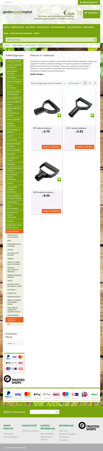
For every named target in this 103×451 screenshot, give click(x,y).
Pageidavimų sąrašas (46, 438)
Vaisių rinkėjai (13, 315)
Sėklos (6, 27)
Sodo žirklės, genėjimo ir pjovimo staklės (14, 310)
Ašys (9, 241)
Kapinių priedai (13, 119)
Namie (6, 33)
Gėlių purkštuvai (14, 98)
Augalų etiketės (14, 61)
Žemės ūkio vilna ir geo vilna (14, 226)
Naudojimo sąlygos (67, 434)
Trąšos (36, 33)
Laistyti (10, 136)
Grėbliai (11, 259)
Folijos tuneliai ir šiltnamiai (14, 93)
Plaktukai (11, 290)
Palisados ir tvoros (12, 159)
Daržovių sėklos (17, 27)
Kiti (9, 324)
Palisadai (11, 154)
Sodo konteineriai (12, 207)
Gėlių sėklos (31, 27)
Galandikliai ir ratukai (13, 254)
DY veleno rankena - (42, 128)
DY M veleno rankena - (43, 192)
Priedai (10, 183)
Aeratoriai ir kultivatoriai (13, 236)
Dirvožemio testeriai (12, 72)
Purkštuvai (12, 293)
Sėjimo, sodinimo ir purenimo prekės (14, 302)
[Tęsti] (57, 412)
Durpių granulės (14, 81)
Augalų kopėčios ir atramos (14, 66)
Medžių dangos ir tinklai (14, 145)
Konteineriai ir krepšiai (13, 130)
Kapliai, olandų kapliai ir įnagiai (14, 263)
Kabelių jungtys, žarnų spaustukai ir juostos (14, 112)
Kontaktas (63, 440)
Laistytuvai (12, 140)
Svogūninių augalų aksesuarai (12, 214)
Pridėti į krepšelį (51, 147)
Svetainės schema (30, 430)
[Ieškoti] (94, 40)
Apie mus (63, 430)
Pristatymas (64, 437)
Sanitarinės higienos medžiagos (12, 189)
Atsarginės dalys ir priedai (14, 245)
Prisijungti (8, 433)
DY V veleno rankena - (77, 128)
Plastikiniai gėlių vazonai (14, 169)
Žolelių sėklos (43, 27)
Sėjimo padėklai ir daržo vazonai (14, 197)
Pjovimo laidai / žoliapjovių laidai (15, 285)
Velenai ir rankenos (11, 320)
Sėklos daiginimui (58, 27)
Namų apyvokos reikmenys (21, 33)
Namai (7, 45)
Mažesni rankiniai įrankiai (14, 276)
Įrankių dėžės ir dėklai (14, 103)
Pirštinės (11, 164)
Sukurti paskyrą (10, 437)
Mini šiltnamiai (14, 150)
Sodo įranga (88, 27)
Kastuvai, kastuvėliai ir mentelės (13, 270)
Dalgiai (10, 250)
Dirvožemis (12, 77)
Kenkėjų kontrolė (11, 124)
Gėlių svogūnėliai (74, 27)
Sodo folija (12, 202)
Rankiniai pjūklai (14, 297)
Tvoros (10, 221)
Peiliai (10, 281)
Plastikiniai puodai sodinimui (12, 177)
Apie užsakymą (47, 433)
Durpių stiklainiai (11, 86)
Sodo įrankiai (30, 45)
